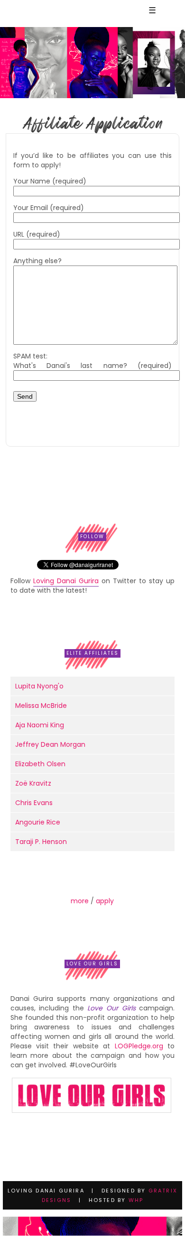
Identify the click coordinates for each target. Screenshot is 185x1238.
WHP (136, 1200)
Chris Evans (34, 802)
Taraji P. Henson (41, 841)
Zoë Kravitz (33, 783)
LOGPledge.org (139, 1046)
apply (105, 901)
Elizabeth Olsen (40, 764)
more (80, 901)
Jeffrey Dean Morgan (50, 744)
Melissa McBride (41, 705)
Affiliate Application (92, 123)
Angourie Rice (37, 822)
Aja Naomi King (39, 725)
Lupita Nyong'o (39, 686)
